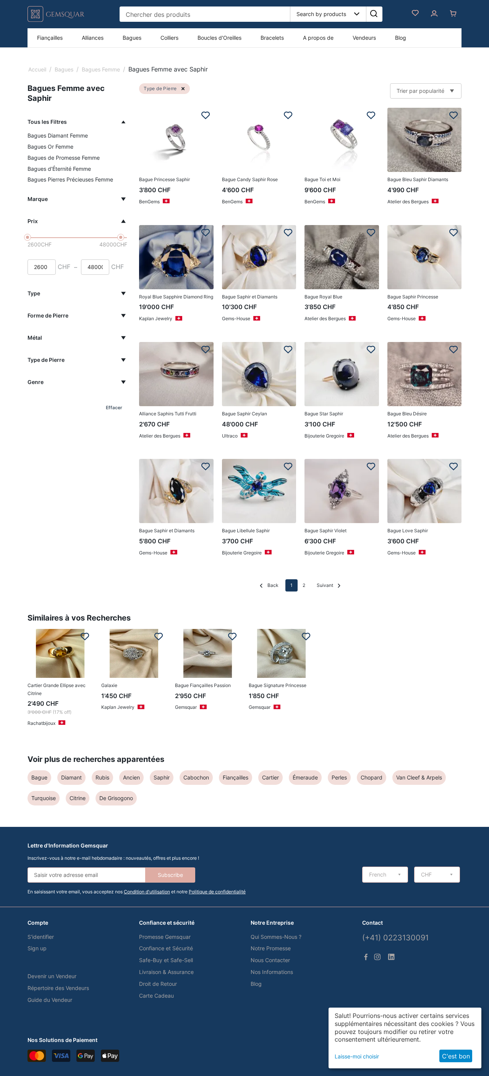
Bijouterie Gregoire (324, 436)
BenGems (149, 201)
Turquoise (43, 798)
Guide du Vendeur (50, 1000)
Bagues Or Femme (50, 146)
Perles (339, 777)
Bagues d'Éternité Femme (59, 168)
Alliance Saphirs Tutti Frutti (167, 413)
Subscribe (170, 875)
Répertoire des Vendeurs (58, 988)
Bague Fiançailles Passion (203, 685)
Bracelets (272, 37)
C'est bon (456, 1056)
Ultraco (230, 436)
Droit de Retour (158, 983)
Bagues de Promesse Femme (64, 157)
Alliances (93, 37)
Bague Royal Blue (323, 297)
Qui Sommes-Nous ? (276, 936)
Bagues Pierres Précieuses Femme (70, 179)
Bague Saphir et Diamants (249, 297)
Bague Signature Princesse (277, 685)
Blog (400, 37)
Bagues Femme (101, 69)
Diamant (71, 777)
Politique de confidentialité (217, 892)
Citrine (78, 798)
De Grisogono (116, 798)
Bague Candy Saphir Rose (250, 179)
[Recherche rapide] (374, 14)
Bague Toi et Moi (322, 179)
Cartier (270, 777)
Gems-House (236, 318)
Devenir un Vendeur (52, 976)
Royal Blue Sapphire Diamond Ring (176, 297)
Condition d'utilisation (147, 892)
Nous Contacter (270, 960)
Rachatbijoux (41, 723)
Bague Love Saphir (407, 530)
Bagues (132, 37)
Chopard (371, 777)
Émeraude (305, 777)
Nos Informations (272, 972)
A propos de (318, 37)
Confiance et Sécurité (166, 948)
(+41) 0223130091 (395, 937)
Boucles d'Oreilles (219, 37)
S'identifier (41, 936)
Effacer (114, 407)
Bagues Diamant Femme (58, 135)
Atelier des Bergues (408, 201)
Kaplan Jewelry (155, 318)
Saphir (162, 777)
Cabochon (196, 777)
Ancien (131, 777)
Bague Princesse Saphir (164, 179)
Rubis (102, 777)
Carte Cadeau (156, 995)
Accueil (37, 69)
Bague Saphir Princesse (412, 297)
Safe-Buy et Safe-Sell (166, 960)
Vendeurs (364, 37)
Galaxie (109, 685)
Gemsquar (186, 707)
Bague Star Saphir (323, 413)
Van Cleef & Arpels (419, 777)
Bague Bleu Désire (407, 413)
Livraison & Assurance (166, 972)
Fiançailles (50, 37)
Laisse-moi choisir (357, 1056)
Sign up (37, 948)
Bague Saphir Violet (325, 530)
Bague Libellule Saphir (246, 530)
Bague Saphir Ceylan (244, 413)
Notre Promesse (271, 948)
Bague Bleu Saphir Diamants (417, 179)
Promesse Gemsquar (165, 936)
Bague (39, 777)
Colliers (169, 37)
